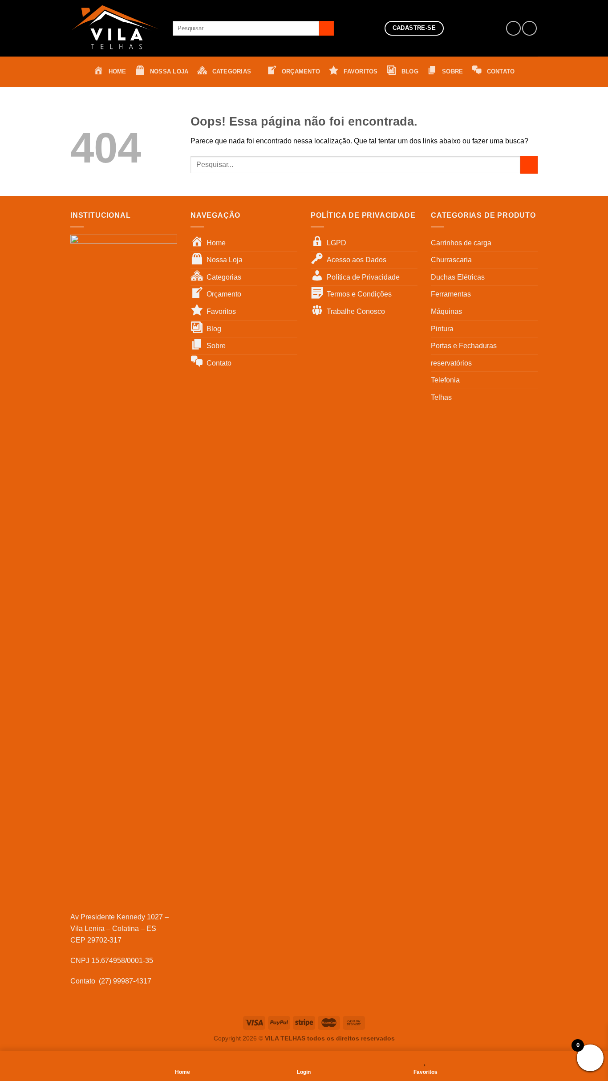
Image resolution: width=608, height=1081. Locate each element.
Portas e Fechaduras (464, 345)
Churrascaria (451, 260)
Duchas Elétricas (458, 277)
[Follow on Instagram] (529, 28)
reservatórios (451, 363)
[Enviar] (326, 28)
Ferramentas (451, 294)
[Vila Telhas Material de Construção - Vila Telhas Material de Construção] (114, 28)
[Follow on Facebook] (513, 28)
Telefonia (445, 380)
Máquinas (446, 311)
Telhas (441, 397)
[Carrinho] (483, 28)
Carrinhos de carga (461, 243)
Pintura (442, 329)
